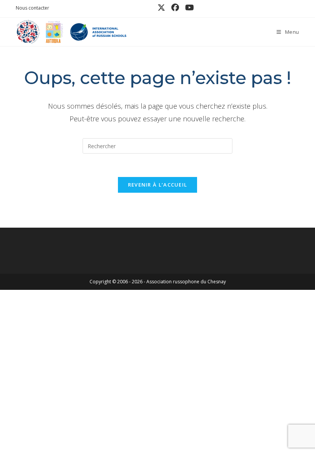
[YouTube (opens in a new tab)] (188, 8)
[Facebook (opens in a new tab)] (175, 8)
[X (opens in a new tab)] (161, 8)
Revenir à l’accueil (157, 184)
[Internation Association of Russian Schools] (97, 31)
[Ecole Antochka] (53, 31)
